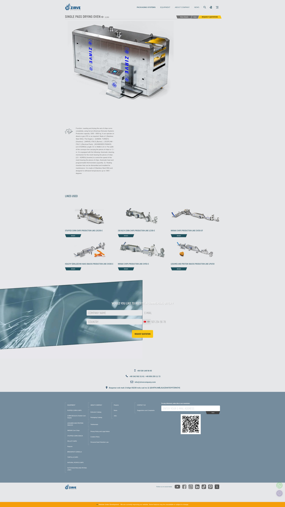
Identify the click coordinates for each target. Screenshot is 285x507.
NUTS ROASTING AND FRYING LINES (77, 469)
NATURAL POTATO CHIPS (75, 462)
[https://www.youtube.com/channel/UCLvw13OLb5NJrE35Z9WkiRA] (177, 487)
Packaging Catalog (96, 417)
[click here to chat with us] (279, 493)
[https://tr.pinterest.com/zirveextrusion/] (210, 487)
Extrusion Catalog (96, 412)
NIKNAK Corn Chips (73, 430)
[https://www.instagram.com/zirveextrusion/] (190, 487)
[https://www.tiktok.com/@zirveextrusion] (204, 487)
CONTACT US (141, 405)
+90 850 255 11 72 (153, 376)
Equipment (165, 7)
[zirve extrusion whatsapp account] (279, 485)
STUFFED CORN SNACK (75, 436)
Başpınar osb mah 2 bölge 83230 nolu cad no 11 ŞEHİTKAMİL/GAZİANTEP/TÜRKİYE (144, 388)
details (73, 236)
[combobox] (147, 321)
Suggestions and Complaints (146, 410)
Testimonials (94, 424)
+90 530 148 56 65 (144, 371)
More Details (184, 17)
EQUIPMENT (71, 405)
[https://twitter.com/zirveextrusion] (217, 487)
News (196, 7)
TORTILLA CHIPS (72, 457)
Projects (116, 405)
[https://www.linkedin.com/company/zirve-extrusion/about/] (197, 487)
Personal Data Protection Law (100, 442)
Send (213, 412)
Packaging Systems (146, 7)
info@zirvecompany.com (145, 382)
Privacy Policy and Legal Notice (100, 431)
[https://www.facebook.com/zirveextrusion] (184, 487)
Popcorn (69, 446)
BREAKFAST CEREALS (74, 452)
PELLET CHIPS (72, 441)
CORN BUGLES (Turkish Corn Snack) (76, 417)
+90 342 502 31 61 (136, 376)
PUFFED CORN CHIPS (74, 410)
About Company (182, 7)
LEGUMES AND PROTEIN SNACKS (75, 424)
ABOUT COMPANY (96, 405)
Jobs (115, 416)
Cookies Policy (95, 437)
